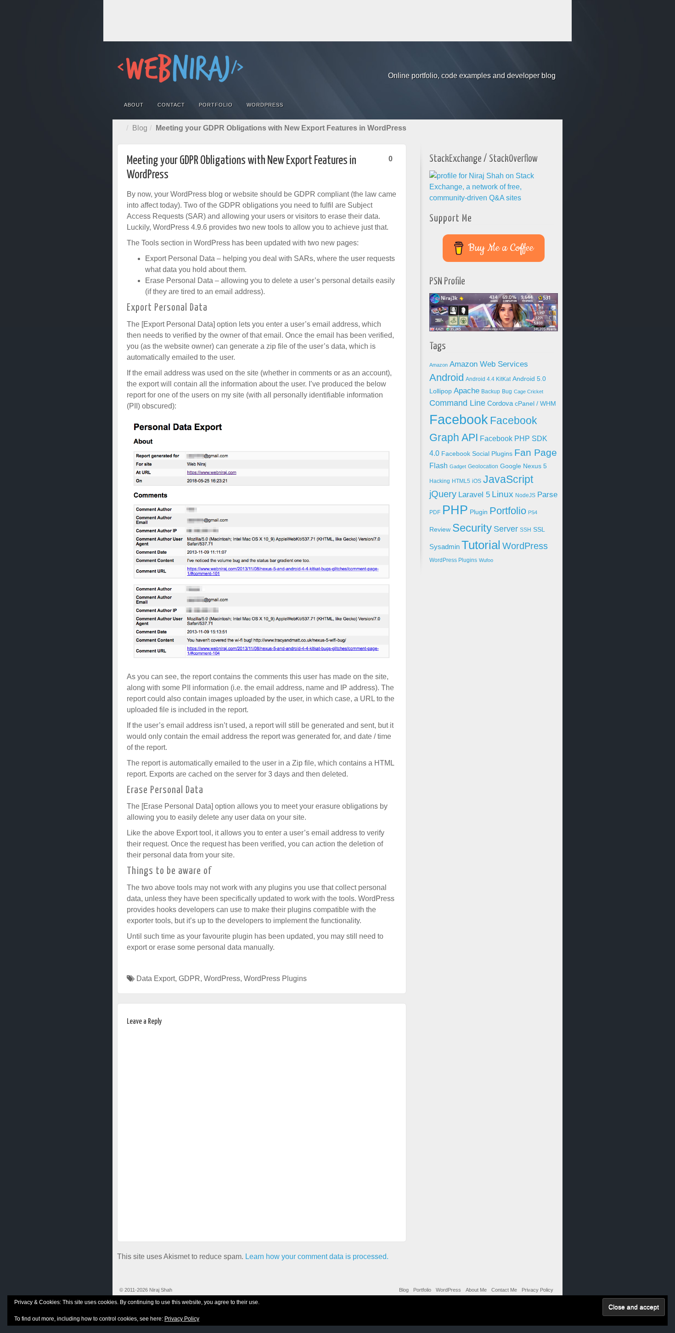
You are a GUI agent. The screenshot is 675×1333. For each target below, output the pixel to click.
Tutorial (481, 545)
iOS (476, 481)
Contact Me (504, 1290)
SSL (539, 529)
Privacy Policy (537, 1290)
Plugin (479, 512)
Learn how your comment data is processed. (316, 1256)
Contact (171, 105)
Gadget (458, 466)
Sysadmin (444, 546)
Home (121, 128)
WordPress (265, 105)
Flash (438, 466)
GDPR (189, 978)
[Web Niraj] (337, 68)
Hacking (439, 481)
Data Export (155, 978)
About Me (476, 1290)
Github (512, 62)
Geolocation (483, 466)
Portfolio (216, 105)
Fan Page (535, 452)
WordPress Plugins (275, 978)
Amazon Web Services (489, 364)
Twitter (537, 62)
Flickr (500, 62)
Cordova (500, 403)
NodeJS (525, 495)
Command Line (457, 403)
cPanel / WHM (535, 403)
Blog (139, 128)
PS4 (532, 512)
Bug (507, 391)
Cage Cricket (528, 391)
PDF (434, 512)
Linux (502, 494)
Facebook (487, 62)
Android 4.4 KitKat (488, 379)
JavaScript (508, 479)
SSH (525, 530)
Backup (490, 391)
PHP (455, 510)
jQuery (442, 494)
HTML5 (461, 481)
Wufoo (486, 560)
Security (472, 528)
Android (446, 377)
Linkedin (524, 62)
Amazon (438, 365)
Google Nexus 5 (523, 466)
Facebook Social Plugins (476, 453)
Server (506, 528)
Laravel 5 (474, 494)
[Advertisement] (337, 20)
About (134, 105)
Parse (547, 494)
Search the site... (550, 105)
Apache (466, 390)
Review (439, 529)
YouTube (549, 62)
